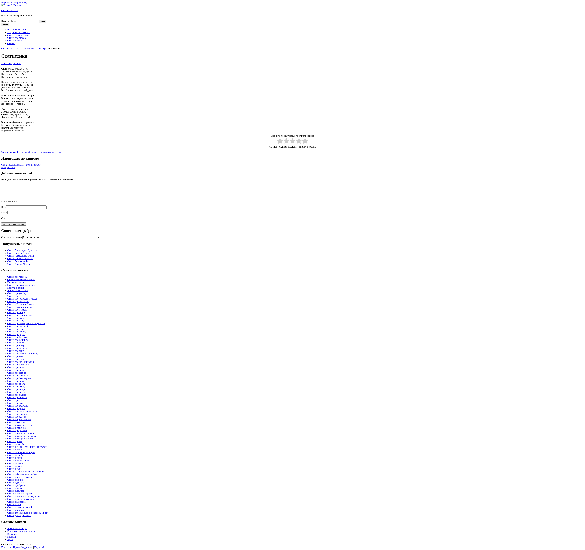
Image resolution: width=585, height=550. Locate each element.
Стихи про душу (16, 342)
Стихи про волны (16, 394)
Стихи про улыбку (17, 293)
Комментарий (9, 201)
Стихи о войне (15, 480)
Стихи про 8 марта (17, 414)
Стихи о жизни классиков (20, 499)
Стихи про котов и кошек (20, 362)
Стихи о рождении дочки (20, 433)
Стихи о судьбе (15, 463)
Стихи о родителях (17, 430)
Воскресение (8, 167)
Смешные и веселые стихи (21, 279)
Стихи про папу (15, 320)
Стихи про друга (16, 408)
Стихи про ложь (15, 370)
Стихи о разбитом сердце (20, 425)
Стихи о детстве (15, 482)
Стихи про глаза (15, 400)
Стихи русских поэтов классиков (45, 152)
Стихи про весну (16, 386)
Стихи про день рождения (21, 285)
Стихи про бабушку (17, 375)
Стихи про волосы (17, 397)
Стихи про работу (16, 331)
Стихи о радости (16, 422)
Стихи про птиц (15, 329)
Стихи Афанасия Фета (19, 261)
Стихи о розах (14, 441)
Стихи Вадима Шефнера (14, 152)
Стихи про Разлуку (17, 337)
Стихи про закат (15, 356)
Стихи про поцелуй (17, 326)
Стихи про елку (15, 351)
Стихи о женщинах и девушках (23, 496)
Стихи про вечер (16, 392)
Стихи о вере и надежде (19, 477)
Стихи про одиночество (19, 315)
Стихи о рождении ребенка (21, 436)
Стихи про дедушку (17, 405)
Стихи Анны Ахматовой (20, 258)
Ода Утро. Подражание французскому (21, 164)
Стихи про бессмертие (19, 378)
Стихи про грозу (16, 403)
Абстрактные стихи (17, 290)
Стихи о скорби (15, 455)
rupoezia (17, 63)
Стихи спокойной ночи (19, 307)
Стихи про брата (16, 383)
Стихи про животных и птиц (22, 353)
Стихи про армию (16, 372)
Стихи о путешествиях (19, 419)
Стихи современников (19, 35)
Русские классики (16, 29)
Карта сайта (40, 547)
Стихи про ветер (16, 389)
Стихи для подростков (19, 515)
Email (4, 212)
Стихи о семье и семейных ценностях (27, 447)
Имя (3, 207)
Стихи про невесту (17, 309)
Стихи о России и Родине (20, 304)
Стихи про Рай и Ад (17, 340)
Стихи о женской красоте (20, 493)
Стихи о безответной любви (22, 474)
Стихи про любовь (17, 38)
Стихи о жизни (15, 40)
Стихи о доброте (16, 485)
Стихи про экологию (18, 301)
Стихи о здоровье (16, 501)
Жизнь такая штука (17, 528)
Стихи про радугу (16, 334)
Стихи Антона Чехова (18, 264)
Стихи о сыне (14, 469)
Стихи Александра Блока (20, 255)
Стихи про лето (15, 367)
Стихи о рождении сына (20, 438)
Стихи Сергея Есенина (19, 253)
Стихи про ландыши (18, 364)
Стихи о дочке (14, 488)
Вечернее (12, 534)
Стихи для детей (16, 510)
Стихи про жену (15, 345)
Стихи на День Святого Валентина (25, 471)
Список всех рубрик (11, 237)
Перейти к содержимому (14, 2)
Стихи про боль (15, 381)
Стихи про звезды (16, 359)
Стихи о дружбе (15, 490)
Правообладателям (23, 547)
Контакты (6, 547)
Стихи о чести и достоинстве (22, 411)
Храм (10, 539)
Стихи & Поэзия (9, 10)
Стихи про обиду (16, 312)
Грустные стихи (15, 282)
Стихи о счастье (15, 466)
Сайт (3, 218)
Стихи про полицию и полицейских (26, 323)
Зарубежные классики (18, 32)
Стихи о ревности (16, 427)
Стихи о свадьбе (15, 444)
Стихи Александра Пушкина (22, 250)
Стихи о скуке (14, 458)
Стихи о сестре (15, 449)
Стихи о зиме (14, 504)
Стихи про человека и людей (22, 298)
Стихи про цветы (16, 296)
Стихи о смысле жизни (19, 460)
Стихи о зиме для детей (19, 507)
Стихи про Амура (16, 416)
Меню (5, 24)
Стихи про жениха (17, 348)
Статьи (11, 43)
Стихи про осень (16, 318)
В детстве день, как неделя (21, 531)
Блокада (11, 536)
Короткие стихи (15, 287)
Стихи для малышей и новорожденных (27, 512)
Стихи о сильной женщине (21, 452)
